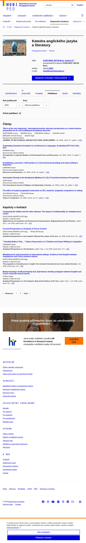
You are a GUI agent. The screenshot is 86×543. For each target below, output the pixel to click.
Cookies (18, 504)
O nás (6, 454)
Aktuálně (8, 362)
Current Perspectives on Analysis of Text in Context (25, 229)
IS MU (29, 489)
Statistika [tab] (77, 93)
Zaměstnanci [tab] (11, 93)
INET (36, 489)
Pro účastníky (7, 415)
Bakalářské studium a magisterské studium (18, 386)
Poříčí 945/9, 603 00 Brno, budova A (58, 61)
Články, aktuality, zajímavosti (13, 367)
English (80, 5)
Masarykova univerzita (16, 501)
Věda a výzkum (8, 434)
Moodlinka (21, 489)
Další (26, 293)
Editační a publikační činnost (13, 437)
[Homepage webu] (20, 5)
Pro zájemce (7, 411)
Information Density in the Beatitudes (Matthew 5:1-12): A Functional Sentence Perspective (41, 178)
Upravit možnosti (13, 527)
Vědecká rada (8, 440)
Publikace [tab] (52, 93)
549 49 (48, 68)
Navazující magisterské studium (14, 389)
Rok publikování (10, 101)
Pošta (5, 489)
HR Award (6, 447)
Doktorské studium (9, 396)
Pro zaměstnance (9, 418)
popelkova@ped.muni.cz (53, 71)
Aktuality (6, 408)
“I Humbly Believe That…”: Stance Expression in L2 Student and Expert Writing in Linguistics (42, 242)
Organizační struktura (59, 21)
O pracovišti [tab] (26, 92)
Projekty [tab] (39, 93)
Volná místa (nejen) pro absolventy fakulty (17, 374)
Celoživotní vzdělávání (19, 403)
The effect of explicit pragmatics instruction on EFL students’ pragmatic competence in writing (42, 190)
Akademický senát (23, 21)
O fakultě (6, 21)
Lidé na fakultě (79, 21)
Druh (25, 101)
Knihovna (12, 489)
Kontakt (5, 473)
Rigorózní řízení (8, 393)
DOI (80, 140)
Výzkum (7, 428)
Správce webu (8, 504)
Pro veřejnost (40, 21)
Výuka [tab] (65, 93)
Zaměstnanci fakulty (10, 469)
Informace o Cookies (47, 489)
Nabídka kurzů (8, 422)
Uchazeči (8, 381)
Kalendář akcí (8, 370)
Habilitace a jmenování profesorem (15, 444)
